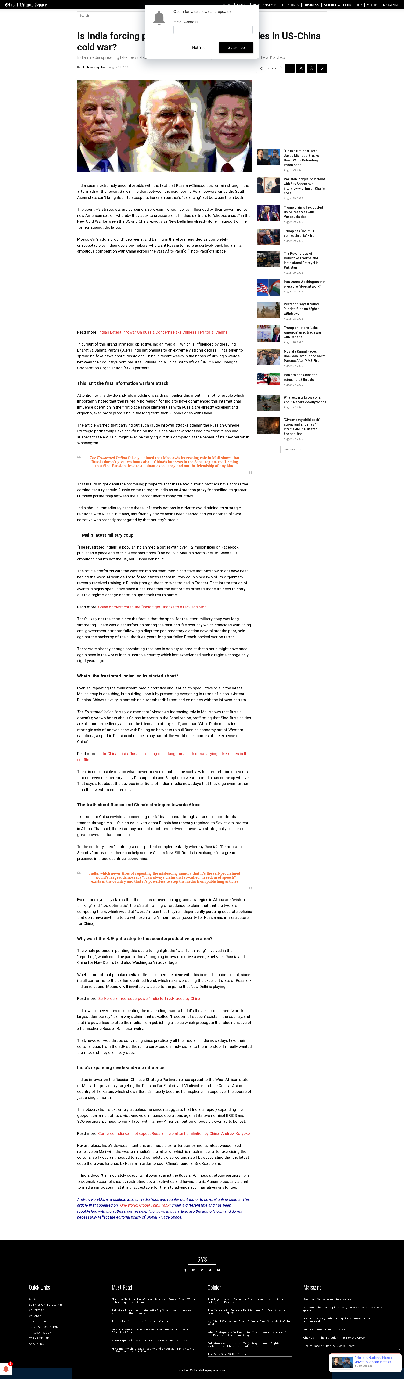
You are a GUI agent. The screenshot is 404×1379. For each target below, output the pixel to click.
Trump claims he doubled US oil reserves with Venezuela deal (303, 212)
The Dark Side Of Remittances (229, 1354)
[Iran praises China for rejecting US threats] (268, 379)
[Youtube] (218, 1270)
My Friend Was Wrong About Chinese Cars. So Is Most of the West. (249, 1322)
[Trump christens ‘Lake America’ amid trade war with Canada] (268, 333)
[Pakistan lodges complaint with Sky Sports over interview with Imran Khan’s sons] (268, 185)
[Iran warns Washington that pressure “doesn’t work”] (268, 287)
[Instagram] (194, 1270)
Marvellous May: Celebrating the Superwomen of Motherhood (337, 1320)
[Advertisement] (164, 293)
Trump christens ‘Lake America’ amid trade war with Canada (302, 332)
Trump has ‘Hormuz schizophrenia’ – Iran (141, 1321)
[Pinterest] (202, 1270)
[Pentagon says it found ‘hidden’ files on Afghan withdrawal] (268, 310)
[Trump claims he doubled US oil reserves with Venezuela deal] (268, 213)
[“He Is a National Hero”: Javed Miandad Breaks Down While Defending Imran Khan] (268, 157)
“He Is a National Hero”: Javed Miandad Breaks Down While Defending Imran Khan (153, 1300)
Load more (290, 449)
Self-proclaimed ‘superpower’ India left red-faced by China (149, 998)
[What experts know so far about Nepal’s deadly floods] (268, 403)
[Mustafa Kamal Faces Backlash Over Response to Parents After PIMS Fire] (268, 357)
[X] (300, 68)
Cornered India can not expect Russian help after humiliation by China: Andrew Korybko (174, 1133)
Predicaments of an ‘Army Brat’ (325, 1329)
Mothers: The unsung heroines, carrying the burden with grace (343, 1309)
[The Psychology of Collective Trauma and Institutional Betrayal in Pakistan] (268, 259)
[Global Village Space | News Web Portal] (25, 4)
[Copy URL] (322, 68)
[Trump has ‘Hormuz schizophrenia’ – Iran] (268, 237)
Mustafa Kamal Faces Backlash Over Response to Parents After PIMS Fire (305, 356)
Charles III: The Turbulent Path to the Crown (334, 1338)
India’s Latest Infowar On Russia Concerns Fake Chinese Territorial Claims (162, 332)
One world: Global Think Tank (144, 1205)
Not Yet (198, 48)
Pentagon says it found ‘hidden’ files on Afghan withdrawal (302, 308)
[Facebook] (290, 68)
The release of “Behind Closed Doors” (329, 1346)
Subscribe (236, 48)
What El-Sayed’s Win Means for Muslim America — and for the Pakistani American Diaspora (248, 1333)
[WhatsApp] (311, 68)
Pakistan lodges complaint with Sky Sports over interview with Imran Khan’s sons (151, 1311)
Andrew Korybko (94, 67)
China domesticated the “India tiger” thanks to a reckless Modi (153, 607)
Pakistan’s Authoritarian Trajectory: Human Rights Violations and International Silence (244, 1344)
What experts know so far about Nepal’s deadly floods (149, 1340)
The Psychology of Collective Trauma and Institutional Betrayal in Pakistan (246, 1300)
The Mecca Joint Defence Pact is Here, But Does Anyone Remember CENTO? (246, 1311)
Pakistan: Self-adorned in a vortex (327, 1299)
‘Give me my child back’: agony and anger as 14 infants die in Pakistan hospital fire (153, 1350)
